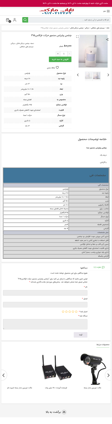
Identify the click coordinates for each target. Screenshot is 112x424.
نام (85, 286)
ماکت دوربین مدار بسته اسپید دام (19, 387)
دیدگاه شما (82, 315)
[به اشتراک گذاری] (107, 39)
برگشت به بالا (54, 412)
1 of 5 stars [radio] (76, 311)
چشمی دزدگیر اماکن (76, 28)
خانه (107, 28)
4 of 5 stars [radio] (66, 311)
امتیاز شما (83, 311)
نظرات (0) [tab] (97, 267)
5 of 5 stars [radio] (63, 311)
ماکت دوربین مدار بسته (92, 387)
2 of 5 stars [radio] (73, 311)
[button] (77, 36)
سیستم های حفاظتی (98, 28)
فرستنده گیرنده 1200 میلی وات (56, 387)
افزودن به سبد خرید (60, 59)
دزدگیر (87, 28)
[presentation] (108, 74)
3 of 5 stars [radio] (69, 311)
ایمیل (84, 298)
